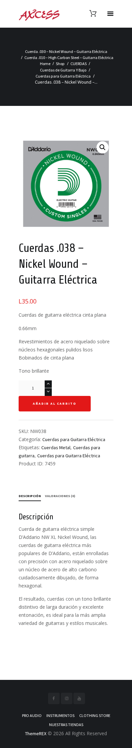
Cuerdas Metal (55, 447)
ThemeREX (35, 733)
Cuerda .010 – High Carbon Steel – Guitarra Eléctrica (68, 57)
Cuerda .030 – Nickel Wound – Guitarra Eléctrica (66, 51)
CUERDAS (78, 63)
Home (45, 63)
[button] (102, 147)
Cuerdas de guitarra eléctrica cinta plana (62, 315)
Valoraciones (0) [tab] (60, 496)
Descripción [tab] (30, 496)
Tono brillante (34, 371)
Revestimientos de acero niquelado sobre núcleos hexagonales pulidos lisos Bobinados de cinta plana (64, 349)
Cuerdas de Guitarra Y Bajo (63, 70)
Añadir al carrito (54, 403)
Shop (60, 63)
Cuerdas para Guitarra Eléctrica (63, 76)
